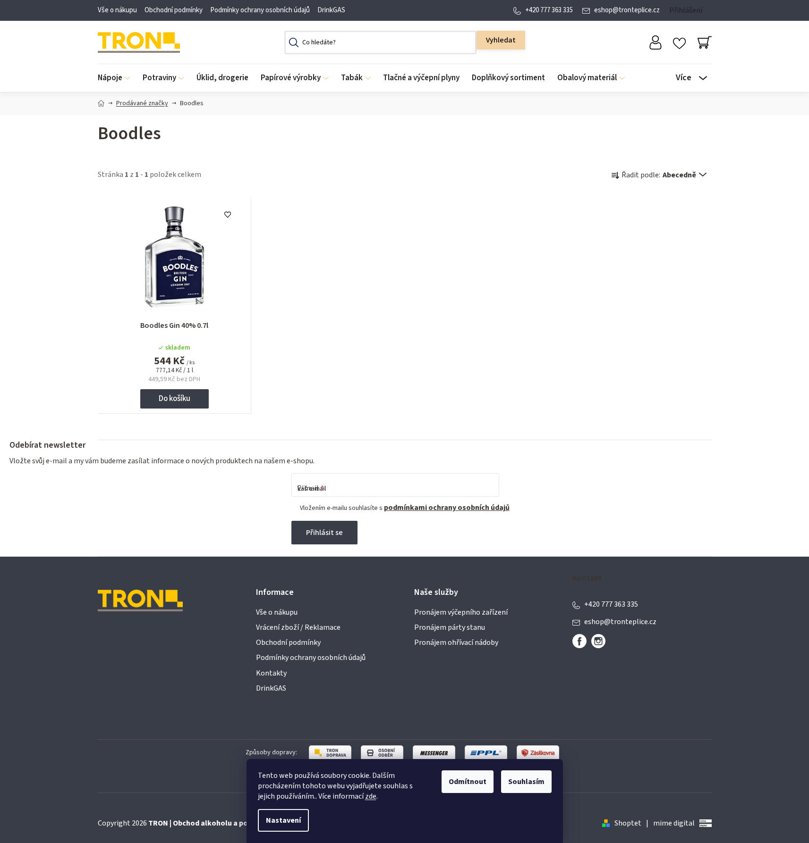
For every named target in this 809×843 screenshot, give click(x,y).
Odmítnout (467, 781)
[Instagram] (598, 641)
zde (370, 796)
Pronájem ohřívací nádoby (456, 642)
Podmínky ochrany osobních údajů (260, 10)
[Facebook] (579, 641)
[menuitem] (117, 78)
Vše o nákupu (117, 10)
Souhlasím (526, 781)
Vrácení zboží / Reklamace (298, 627)
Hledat (501, 40)
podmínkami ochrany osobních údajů (447, 507)
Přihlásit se (324, 532)
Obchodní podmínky (174, 10)
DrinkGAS (331, 10)
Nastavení (283, 820)
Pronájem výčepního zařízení (461, 612)
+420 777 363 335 (549, 10)
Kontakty (271, 673)
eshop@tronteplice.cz (627, 10)
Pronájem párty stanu (449, 627)
